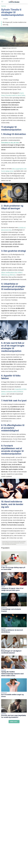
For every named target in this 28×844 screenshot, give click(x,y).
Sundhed (3, 713)
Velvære (3, 628)
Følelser (3, 670)
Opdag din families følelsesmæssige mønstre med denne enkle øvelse (12, 673)
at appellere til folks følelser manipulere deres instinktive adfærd (14, 391)
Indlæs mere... (14, 721)
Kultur (3, 586)
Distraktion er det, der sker (10, 142)
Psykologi (3, 6)
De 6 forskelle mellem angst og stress (12, 695)
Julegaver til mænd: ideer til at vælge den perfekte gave (12, 589)
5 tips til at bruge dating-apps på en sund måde (13, 568)
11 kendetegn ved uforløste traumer (11, 610)
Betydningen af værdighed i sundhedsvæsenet (11, 652)
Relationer (4, 565)
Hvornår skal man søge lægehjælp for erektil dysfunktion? (13, 716)
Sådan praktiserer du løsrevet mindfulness (12, 631)
